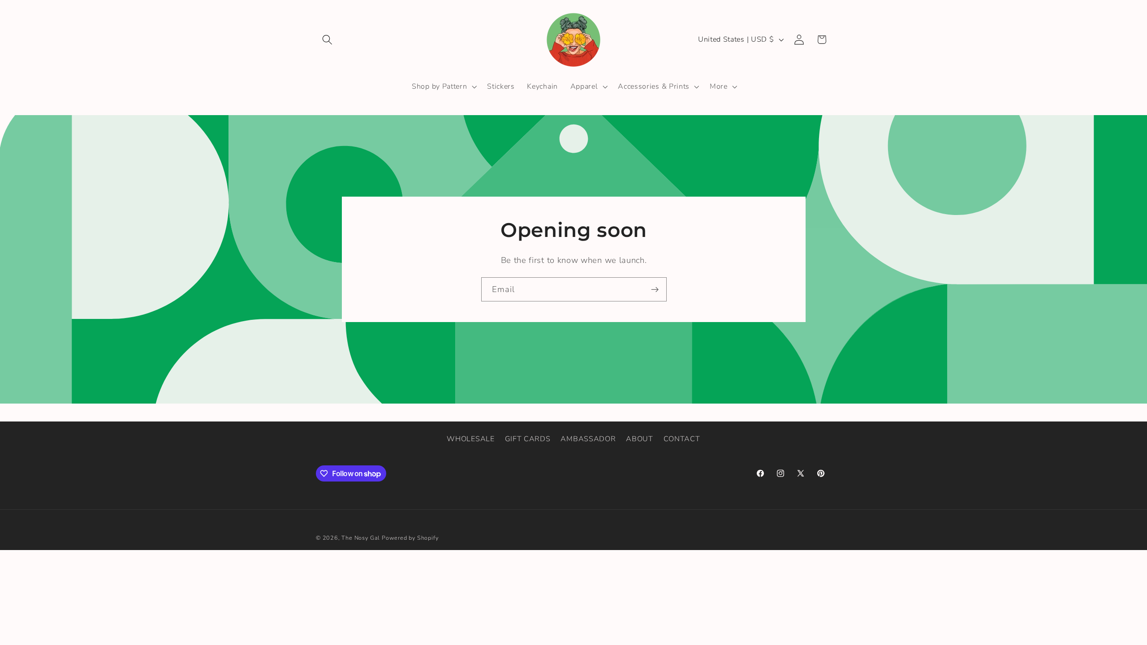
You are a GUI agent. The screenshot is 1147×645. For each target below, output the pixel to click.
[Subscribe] (654, 290)
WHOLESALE (470, 439)
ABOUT (639, 439)
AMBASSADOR (588, 439)
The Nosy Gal (360, 538)
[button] (327, 39)
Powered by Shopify (410, 538)
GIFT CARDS (528, 439)
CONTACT (682, 439)
